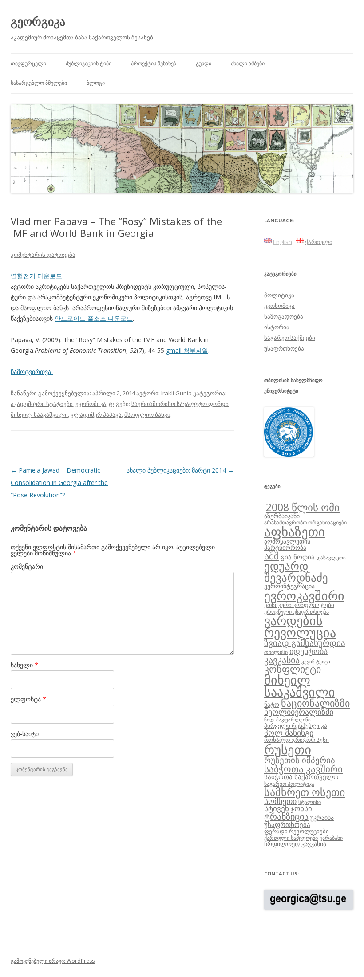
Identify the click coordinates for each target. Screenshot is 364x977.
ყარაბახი (331, 837)
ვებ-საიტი (25, 733)
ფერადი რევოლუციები (296, 831)
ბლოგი (96, 83)
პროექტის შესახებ (153, 63)
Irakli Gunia (176, 393)
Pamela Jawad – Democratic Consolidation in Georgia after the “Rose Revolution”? (59, 482)
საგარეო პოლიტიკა (289, 783)
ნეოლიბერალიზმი (298, 711)
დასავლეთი (331, 558)
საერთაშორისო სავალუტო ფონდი (180, 404)
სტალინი (309, 801)
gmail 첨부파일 (187, 350)
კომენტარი (27, 566)
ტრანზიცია (286, 817)
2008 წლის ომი (303, 507)
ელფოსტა (28, 699)
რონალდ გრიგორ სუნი (296, 740)
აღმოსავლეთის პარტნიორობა (287, 544)
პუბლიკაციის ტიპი (88, 63)
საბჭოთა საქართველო (301, 776)
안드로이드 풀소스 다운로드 (94, 318)
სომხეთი (280, 801)
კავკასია (282, 660)
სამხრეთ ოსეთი (304, 791)
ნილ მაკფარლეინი (287, 720)
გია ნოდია (298, 556)
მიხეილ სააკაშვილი (39, 414)
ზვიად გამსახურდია (304, 643)
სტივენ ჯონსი (288, 808)
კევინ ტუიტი (315, 661)
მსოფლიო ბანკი (147, 414)
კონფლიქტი (292, 668)
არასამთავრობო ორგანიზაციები (305, 522)
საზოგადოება (283, 316)
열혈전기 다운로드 (36, 276)
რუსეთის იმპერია (299, 760)
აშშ (271, 555)
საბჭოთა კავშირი (303, 769)
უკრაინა (322, 817)
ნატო (271, 704)
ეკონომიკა (90, 404)
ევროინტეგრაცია (289, 586)
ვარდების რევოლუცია (300, 626)
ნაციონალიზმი (315, 703)
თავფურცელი (28, 63)
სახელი (24, 665)
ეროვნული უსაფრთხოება (296, 611)
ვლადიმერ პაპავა (96, 414)
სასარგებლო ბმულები (39, 83)
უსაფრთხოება (284, 348)
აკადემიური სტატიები (42, 404)
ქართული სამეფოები (291, 837)
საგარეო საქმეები (289, 338)
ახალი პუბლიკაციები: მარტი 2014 (180, 470)
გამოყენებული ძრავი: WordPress (53, 961)
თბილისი (276, 651)
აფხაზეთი (294, 531)
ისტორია (276, 327)
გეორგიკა (38, 21)
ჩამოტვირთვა (32, 371)
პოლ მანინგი (288, 732)
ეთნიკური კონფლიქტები (299, 605)
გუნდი (203, 63)
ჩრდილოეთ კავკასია (295, 843)
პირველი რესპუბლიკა (295, 725)
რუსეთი (287, 749)
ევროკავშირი (304, 595)
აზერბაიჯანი (282, 516)
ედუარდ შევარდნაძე (296, 571)
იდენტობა (308, 651)
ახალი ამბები (248, 63)
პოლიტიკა (279, 295)
